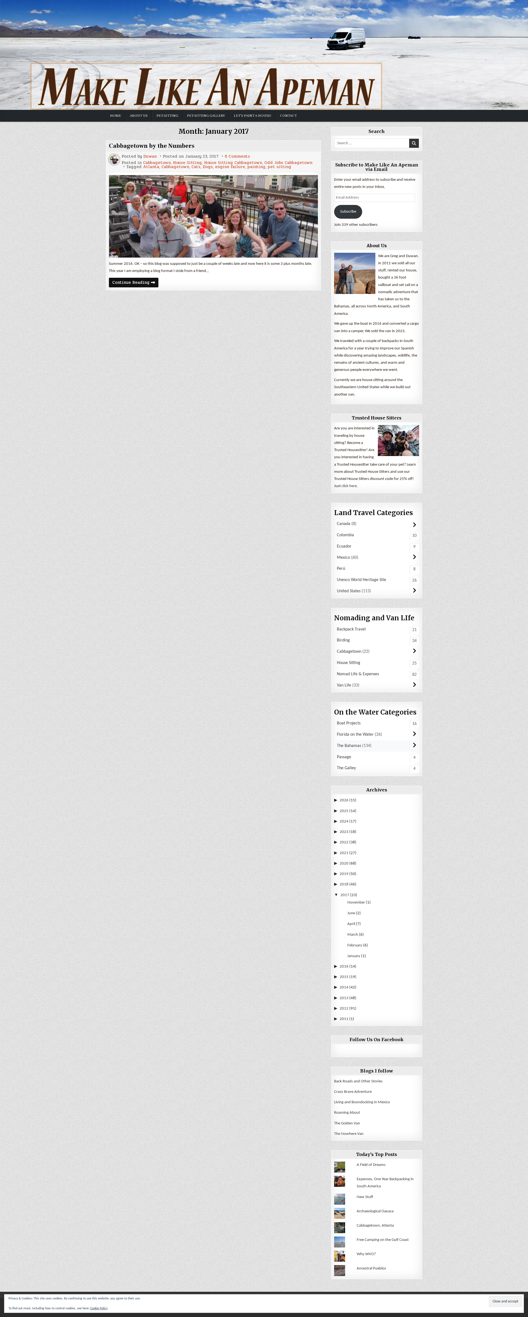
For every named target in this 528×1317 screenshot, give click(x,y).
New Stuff (365, 1197)
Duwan (150, 156)
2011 (344, 1019)
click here (349, 486)
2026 (344, 800)
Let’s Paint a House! (252, 115)
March (352, 935)
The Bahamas (349, 746)
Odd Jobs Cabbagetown (288, 163)
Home (115, 115)
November (356, 903)
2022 (344, 842)
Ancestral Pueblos (371, 1268)
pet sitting (279, 167)
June (351, 913)
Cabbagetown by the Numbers (151, 146)
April (351, 924)
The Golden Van (347, 1123)
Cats (195, 167)
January (353, 956)
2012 (344, 1009)
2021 (344, 853)
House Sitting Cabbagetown (233, 163)
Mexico (343, 557)
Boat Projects (349, 723)
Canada (343, 524)
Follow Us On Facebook (377, 1039)
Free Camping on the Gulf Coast (383, 1240)
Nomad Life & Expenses (358, 674)
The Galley (346, 768)
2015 (344, 977)
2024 (344, 821)
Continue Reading (135, 283)
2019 (344, 874)
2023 (344, 832)
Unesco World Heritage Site (361, 580)
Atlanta (151, 167)
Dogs (208, 167)
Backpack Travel (351, 629)
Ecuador (344, 546)
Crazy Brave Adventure (353, 1092)
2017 (344, 895)
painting (256, 167)
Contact (288, 115)
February (354, 945)
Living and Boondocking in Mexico (362, 1102)
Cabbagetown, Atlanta (375, 1226)
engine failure (230, 167)
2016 (344, 967)
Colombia (345, 535)
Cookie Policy (99, 1308)
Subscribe (348, 212)
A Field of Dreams (371, 1165)
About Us (139, 115)
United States (349, 591)
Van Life (344, 685)
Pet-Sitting (167, 115)
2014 (344, 987)
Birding (343, 640)
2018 (344, 884)
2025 (344, 811)
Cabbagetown (157, 163)
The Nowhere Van (349, 1134)
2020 (344, 864)
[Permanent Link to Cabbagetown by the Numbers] (213, 216)
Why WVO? (366, 1254)
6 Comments (237, 156)
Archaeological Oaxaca (375, 1211)
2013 (344, 998)
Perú (341, 568)
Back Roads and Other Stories (358, 1081)
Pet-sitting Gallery (206, 115)
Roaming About (347, 1113)
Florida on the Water (355, 734)
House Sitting (187, 163)
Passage (344, 757)
